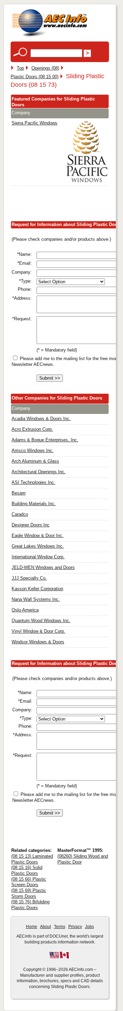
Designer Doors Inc (31, 524)
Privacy (75, 927)
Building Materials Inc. (34, 503)
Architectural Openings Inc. (39, 471)
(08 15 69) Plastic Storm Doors (28, 893)
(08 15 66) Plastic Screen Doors (28, 882)
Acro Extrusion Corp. (32, 429)
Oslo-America (25, 609)
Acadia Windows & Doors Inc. (41, 418)
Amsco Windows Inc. (33, 450)
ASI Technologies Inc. (33, 482)
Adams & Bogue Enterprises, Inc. (45, 439)
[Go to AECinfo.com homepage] (49, 35)
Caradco (20, 514)
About (45, 927)
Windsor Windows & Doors (38, 641)
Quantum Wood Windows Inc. (41, 620)
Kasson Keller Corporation (37, 588)
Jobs (89, 927)
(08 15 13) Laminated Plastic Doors (32, 859)
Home (31, 927)
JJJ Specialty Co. (29, 578)
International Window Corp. (38, 556)
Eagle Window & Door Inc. (38, 535)
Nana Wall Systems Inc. (36, 599)
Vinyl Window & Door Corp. (38, 631)
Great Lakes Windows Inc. (38, 546)
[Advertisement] (67, 205)
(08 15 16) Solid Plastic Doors (26, 870)
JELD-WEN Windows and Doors (43, 567)
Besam (19, 493)
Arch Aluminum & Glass (35, 461)
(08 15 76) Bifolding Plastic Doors (30, 904)
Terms (59, 927)
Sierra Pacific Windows (34, 123)
